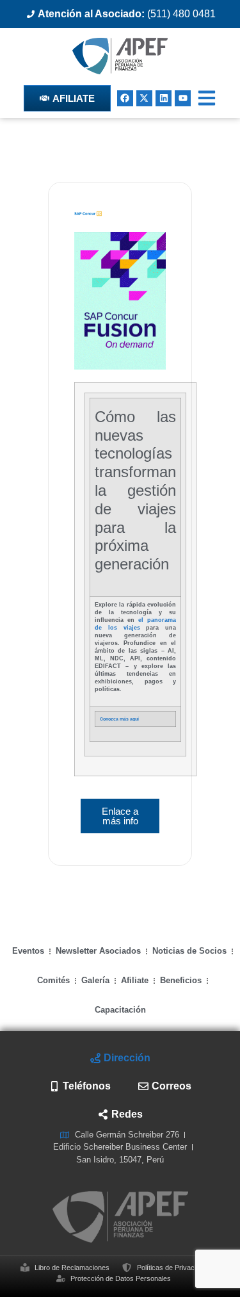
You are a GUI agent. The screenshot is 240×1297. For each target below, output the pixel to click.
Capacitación (120, 1010)
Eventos (28, 951)
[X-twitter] (144, 98)
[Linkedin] (164, 98)
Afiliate (134, 980)
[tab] (120, 1058)
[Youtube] (183, 98)
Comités (53, 980)
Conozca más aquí (119, 719)
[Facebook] (125, 98)
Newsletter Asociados (98, 951)
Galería (95, 980)
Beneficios (181, 980)
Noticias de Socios (189, 951)
